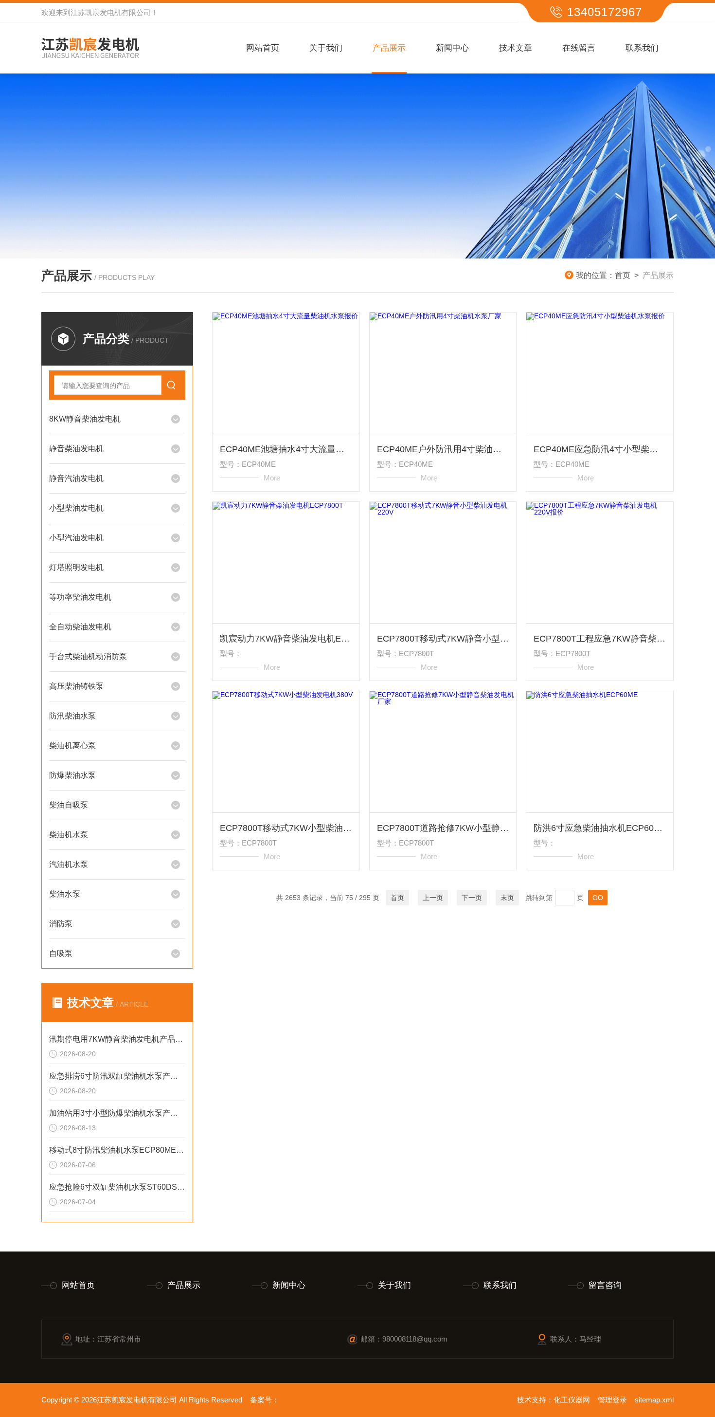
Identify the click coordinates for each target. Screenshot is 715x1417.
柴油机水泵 (68, 834)
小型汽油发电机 (76, 538)
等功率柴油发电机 (80, 597)
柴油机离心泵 (72, 745)
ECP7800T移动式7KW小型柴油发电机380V (286, 828)
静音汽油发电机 (76, 478)
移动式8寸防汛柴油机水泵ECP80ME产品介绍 (117, 1150)
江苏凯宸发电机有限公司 (111, 12)
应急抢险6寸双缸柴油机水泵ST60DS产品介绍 (117, 1187)
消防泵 (60, 924)
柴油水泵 (64, 894)
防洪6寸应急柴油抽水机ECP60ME (600, 828)
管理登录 (612, 1400)
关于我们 (325, 48)
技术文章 (515, 48)
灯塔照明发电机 (76, 567)
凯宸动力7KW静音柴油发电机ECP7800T (286, 639)
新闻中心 (452, 48)
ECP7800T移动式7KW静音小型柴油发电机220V (443, 639)
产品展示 (389, 48)
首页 (622, 275)
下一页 (472, 898)
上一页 (433, 898)
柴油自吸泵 (68, 805)
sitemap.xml (654, 1400)
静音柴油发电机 (76, 448)
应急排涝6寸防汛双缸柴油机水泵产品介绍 (117, 1076)
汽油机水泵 (68, 864)
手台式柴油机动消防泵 (88, 656)
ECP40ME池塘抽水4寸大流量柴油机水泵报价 (286, 449)
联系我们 (642, 48)
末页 (507, 898)
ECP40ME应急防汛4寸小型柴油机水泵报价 (600, 449)
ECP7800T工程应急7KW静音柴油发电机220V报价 (600, 639)
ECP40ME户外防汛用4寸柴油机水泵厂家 (443, 449)
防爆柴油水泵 (72, 775)
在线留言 (578, 48)
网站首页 (262, 48)
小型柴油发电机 (76, 508)
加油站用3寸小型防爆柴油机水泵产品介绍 (117, 1113)
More (272, 478)
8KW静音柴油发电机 (85, 419)
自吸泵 (60, 953)
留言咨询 (605, 1285)
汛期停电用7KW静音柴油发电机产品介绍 (117, 1039)
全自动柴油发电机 (80, 627)
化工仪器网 (572, 1400)
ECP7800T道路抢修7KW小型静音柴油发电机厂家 (443, 828)
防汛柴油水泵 (72, 716)
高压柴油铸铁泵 (76, 686)
